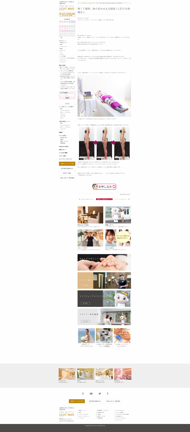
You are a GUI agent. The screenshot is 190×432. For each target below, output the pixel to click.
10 (60, 28)
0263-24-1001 (63, 421)
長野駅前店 (62, 143)
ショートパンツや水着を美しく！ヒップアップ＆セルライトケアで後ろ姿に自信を (67, 72)
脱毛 (61, 44)
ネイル (61, 54)
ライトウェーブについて (65, 159)
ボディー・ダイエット (65, 112)
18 (62, 31)
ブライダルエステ (120, 410)
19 (64, 31)
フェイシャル (63, 46)
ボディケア (62, 50)
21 (69, 31)
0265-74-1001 (82, 382)
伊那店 (61, 139)
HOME (67, 103)
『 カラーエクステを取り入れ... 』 (120, 199)
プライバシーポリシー (121, 418)
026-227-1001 (120, 382)
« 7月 (61, 37)
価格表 (61, 132)
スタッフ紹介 (62, 156)
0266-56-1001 (101, 382)
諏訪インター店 (64, 141)
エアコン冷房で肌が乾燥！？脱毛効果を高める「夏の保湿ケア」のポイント (67, 83)
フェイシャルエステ (65, 110)
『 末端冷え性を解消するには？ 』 (87, 199)
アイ (61, 52)
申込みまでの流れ (64, 146)
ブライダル (62, 116)
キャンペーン (63, 60)
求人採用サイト (119, 416)
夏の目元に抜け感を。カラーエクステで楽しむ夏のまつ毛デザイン (67, 77)
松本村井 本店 (63, 137)
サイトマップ (119, 420)
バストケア (62, 62)
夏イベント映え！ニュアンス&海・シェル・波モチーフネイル (67, 68)
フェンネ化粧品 (119, 412)
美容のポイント (64, 42)
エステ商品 (62, 56)
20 (67, 31)
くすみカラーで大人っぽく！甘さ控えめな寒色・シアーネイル (67, 87)
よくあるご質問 (63, 153)
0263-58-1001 (64, 382)
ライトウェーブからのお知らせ (67, 58)
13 (67, 28)
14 (69, 28)
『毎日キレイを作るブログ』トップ (104, 199)
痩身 (61, 48)
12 (64, 28)
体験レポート (62, 149)
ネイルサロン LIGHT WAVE (122, 414)
